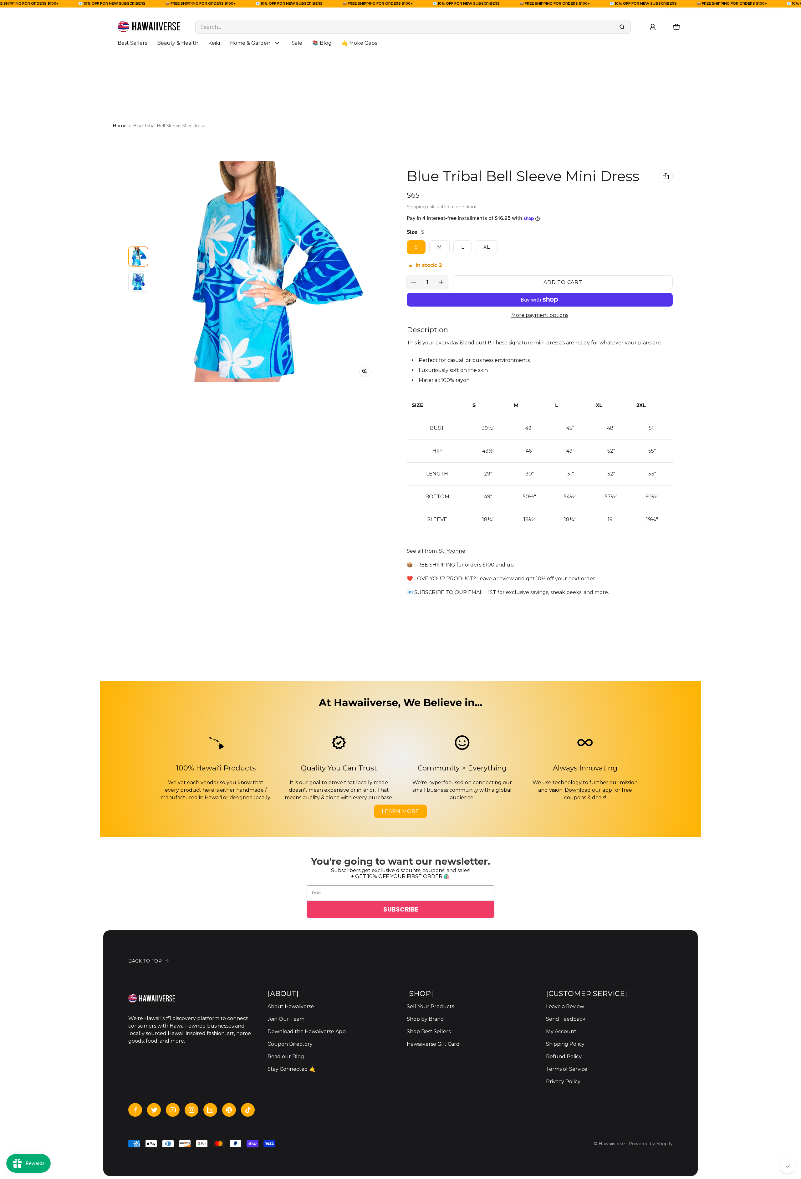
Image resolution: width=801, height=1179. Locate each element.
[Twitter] (154, 1110)
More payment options (539, 315)
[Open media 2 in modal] (265, 271)
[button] (676, 27)
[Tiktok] (248, 1110)
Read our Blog (286, 1057)
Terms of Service (566, 1069)
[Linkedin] (210, 1110)
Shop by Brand (425, 1019)
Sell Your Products (430, 1006)
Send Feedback (565, 1019)
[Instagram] (191, 1110)
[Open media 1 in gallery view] (138, 256)
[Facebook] (135, 1110)
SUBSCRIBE (400, 909)
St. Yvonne (452, 551)
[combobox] (413, 27)
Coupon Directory (290, 1044)
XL (486, 247)
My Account (561, 1031)
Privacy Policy (563, 1082)
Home (120, 126)
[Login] (653, 27)
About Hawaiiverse (291, 1006)
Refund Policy (564, 1057)
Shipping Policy (565, 1044)
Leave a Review (565, 1006)
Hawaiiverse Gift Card (433, 1044)
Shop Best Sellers (429, 1031)
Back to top (145, 961)
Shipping (416, 207)
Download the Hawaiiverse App (307, 1031)
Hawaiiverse (612, 1143)
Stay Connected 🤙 (291, 1069)
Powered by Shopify (651, 1143)
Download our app (588, 790)
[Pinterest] (229, 1110)
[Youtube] (173, 1110)
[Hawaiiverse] (149, 27)
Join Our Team (286, 1019)
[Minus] (414, 282)
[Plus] (441, 282)
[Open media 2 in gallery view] (138, 282)
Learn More (400, 811)
